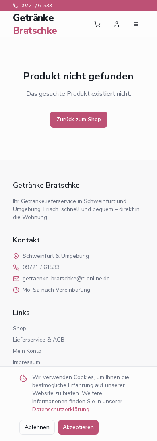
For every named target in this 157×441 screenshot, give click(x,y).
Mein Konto (27, 351)
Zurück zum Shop (78, 119)
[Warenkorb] (97, 24)
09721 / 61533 (36, 5)
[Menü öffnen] (136, 24)
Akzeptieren (78, 427)
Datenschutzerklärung (60, 409)
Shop (19, 328)
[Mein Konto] (117, 24)
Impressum (26, 362)
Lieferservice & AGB (38, 340)
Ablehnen (37, 427)
